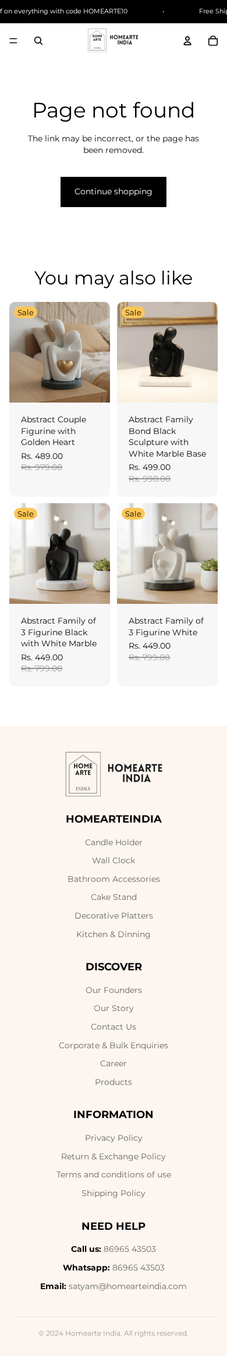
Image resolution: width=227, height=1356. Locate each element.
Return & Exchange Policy (113, 1156)
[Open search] (38, 41)
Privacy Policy (114, 1138)
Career (113, 1063)
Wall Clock (113, 860)
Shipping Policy (113, 1193)
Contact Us (113, 1027)
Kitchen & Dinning (113, 934)
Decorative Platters (114, 915)
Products (113, 1082)
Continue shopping (113, 191)
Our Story (114, 1008)
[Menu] (13, 40)
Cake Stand (114, 897)
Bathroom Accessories (114, 879)
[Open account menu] (187, 41)
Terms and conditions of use (113, 1174)
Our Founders (114, 990)
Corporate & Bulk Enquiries (113, 1045)
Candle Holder (114, 842)
